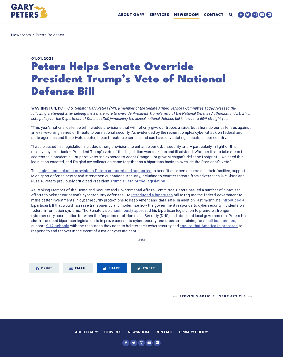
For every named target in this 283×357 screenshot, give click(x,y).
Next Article (232, 296)
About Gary (131, 15)
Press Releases (50, 35)
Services (159, 15)
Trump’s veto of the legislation (137, 181)
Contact (214, 15)
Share (114, 268)
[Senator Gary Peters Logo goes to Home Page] (32, 11)
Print (46, 268)
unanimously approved (130, 211)
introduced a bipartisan (152, 195)
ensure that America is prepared (209, 226)
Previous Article (197, 296)
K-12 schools (57, 226)
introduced (231, 200)
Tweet (149, 268)
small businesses (219, 221)
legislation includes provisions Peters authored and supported (95, 171)
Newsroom (186, 15)
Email (80, 268)
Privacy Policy (193, 332)
